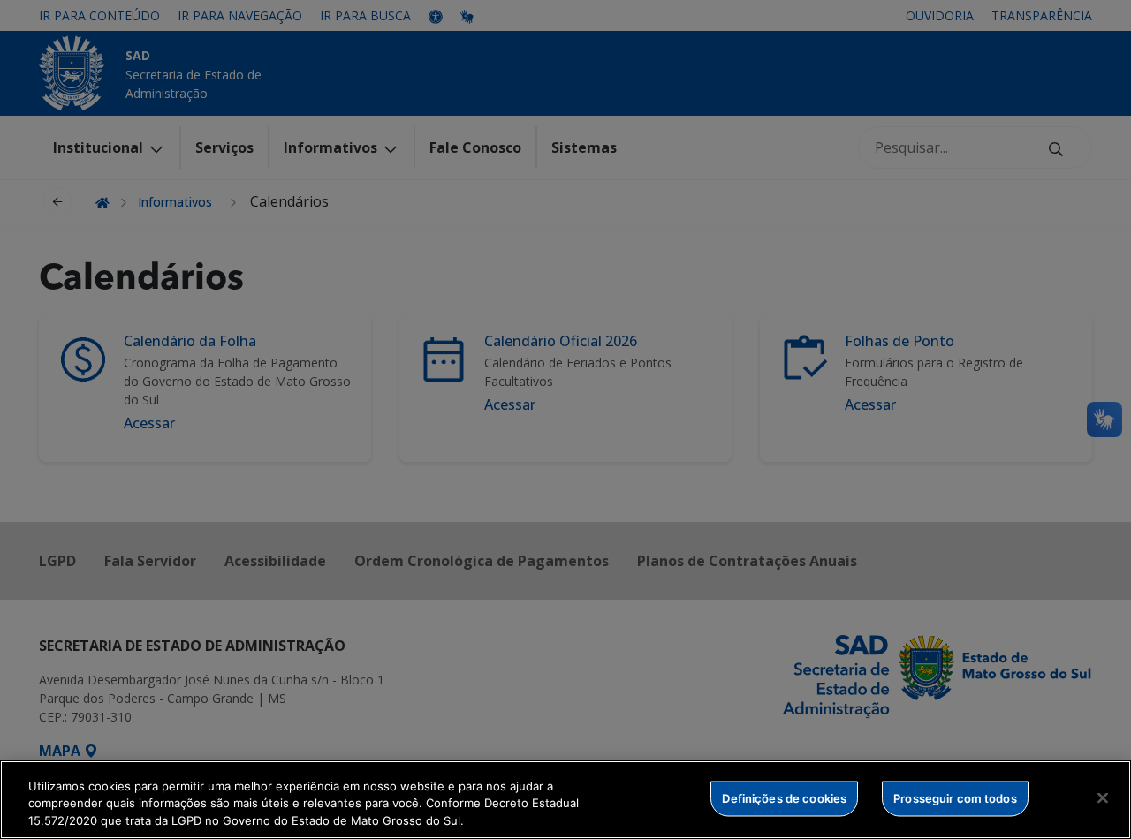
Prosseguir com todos (955, 797)
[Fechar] (1102, 797)
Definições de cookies (784, 797)
